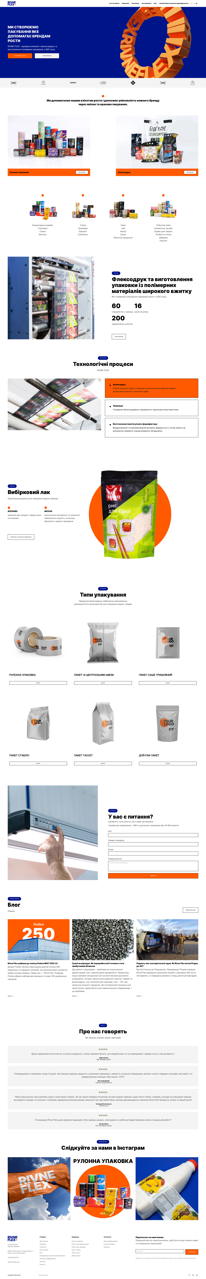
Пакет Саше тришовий (78, 1247)
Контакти (42, 1261)
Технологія (43, 1247)
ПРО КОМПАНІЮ (146, 3)
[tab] (151, 388)
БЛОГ (155, 3)
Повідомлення (115, 859)
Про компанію (44, 1250)
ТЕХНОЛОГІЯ (135, 3)
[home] (12, 3)
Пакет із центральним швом (80, 1244)
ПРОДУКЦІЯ (125, 3)
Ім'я (110, 831)
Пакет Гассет (76, 1253)
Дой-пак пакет (76, 1255)
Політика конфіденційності (48, 1258)
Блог (41, 1253)
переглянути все (191, 910)
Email (110, 850)
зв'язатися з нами (20, 55)
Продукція (43, 1244)
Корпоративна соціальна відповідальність (52, 1255)
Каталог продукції (77, 1241)
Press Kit (42, 1264)
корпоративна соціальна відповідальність (174, 3)
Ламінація (107, 1247)
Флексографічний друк (111, 1241)
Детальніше (81, 172)
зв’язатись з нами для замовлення (20, 537)
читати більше (47, 55)
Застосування (44, 1241)
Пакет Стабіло (76, 1250)
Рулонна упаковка (109, 1244)
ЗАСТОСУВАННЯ (114, 3)
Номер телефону (116, 840)
